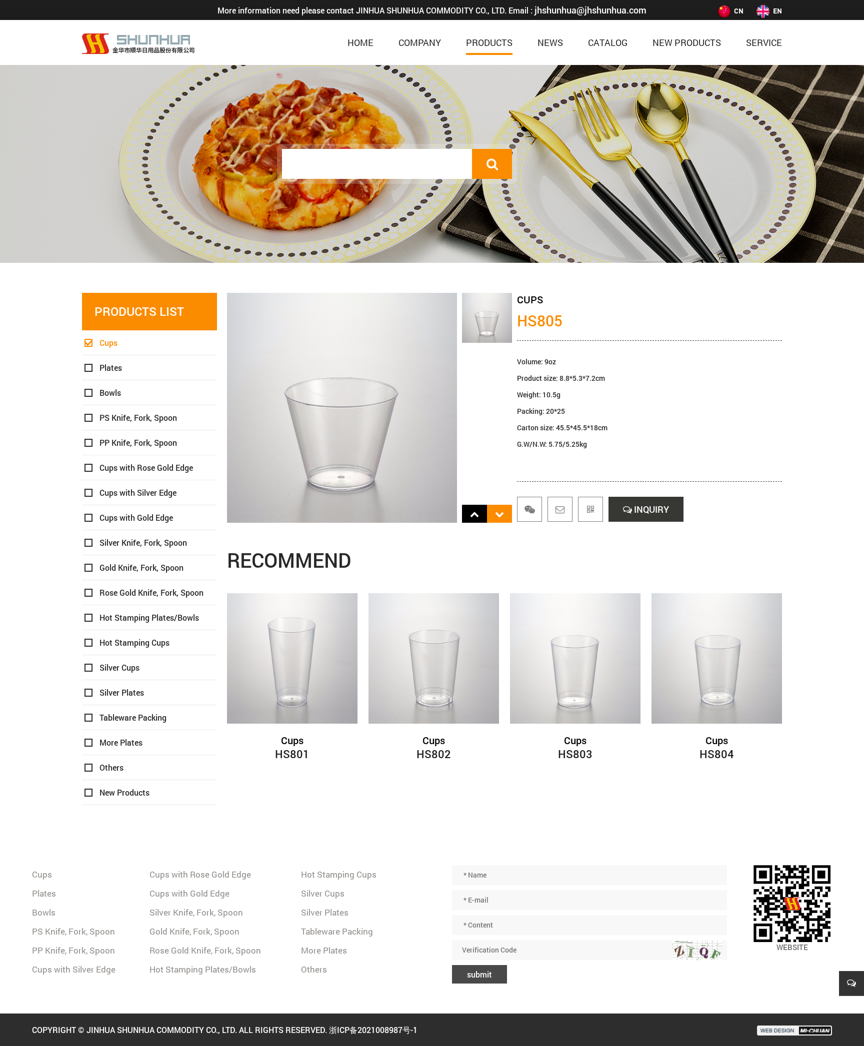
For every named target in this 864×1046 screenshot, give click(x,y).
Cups (109, 342)
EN (777, 10)
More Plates (121, 742)
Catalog (608, 42)
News (550, 42)
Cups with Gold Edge (136, 517)
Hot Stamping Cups (135, 642)
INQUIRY (650, 509)
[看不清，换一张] (697, 950)
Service (764, 42)
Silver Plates (122, 692)
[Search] (492, 164)
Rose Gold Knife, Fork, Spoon (152, 592)
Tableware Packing (133, 717)
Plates (111, 367)
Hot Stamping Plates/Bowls (149, 617)
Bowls (110, 392)
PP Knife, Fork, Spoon (138, 442)
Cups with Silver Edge (138, 492)
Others (112, 767)
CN (739, 10)
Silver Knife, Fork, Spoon (143, 542)
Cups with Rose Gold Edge (146, 467)
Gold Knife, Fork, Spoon (142, 567)
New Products (686, 42)
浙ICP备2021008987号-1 (373, 1030)
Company (419, 42)
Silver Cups (120, 667)
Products (489, 42)
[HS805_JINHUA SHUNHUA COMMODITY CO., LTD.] (138, 42)
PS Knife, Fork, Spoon (138, 417)
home (361, 42)
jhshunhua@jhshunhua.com (590, 10)
